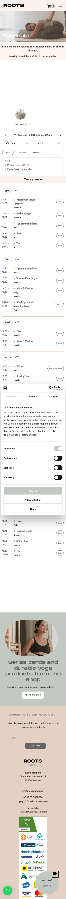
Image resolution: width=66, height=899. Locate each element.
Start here (47, 886)
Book (60, 202)
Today (8, 153)
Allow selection (33, 500)
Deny (33, 509)
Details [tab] (33, 396)
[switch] (58, 458)
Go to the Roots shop (46, 56)
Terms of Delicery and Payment (33, 812)
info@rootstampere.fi (33, 791)
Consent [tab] (11, 396)
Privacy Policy (33, 808)
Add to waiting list (55, 368)
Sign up (59, 304)
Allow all (33, 490)
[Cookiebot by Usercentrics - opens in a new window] (49, 388)
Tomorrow (22, 153)
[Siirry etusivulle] (14, 6)
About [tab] (54, 396)
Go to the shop (33, 695)
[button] (7, 890)
